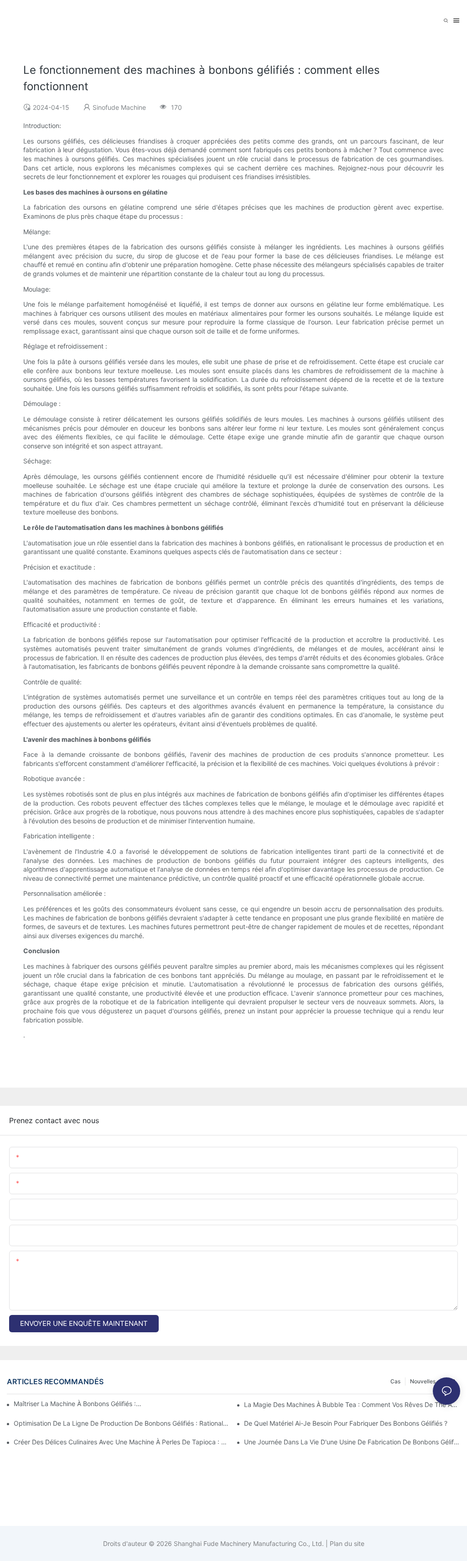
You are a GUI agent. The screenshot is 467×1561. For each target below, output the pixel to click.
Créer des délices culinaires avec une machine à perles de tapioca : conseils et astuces (122, 1442)
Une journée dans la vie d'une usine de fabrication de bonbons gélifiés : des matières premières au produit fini (352, 1442)
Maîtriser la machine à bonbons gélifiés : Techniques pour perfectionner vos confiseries (78, 1403)
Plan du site (346, 1543)
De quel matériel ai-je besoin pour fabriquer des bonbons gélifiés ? (345, 1423)
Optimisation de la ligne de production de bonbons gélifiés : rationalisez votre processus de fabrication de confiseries (122, 1423)
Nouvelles (423, 1381)
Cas (395, 1381)
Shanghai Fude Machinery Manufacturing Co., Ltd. (248, 1543)
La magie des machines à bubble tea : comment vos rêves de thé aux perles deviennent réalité (352, 1404)
